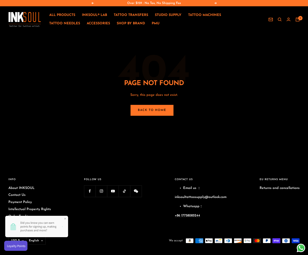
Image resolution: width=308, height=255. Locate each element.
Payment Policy (20, 202)
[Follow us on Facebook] (90, 191)
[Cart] (297, 19)
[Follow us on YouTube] (113, 191)
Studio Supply (168, 15)
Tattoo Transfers (131, 15)
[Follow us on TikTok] (124, 191)
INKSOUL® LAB (94, 15)
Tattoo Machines (204, 15)
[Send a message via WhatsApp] (301, 248)
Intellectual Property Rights (29, 209)
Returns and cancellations (280, 188)
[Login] (288, 19)
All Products (62, 15)
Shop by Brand (131, 23)
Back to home (152, 110)
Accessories (98, 23)
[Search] (280, 19)
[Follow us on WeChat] (136, 191)
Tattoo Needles (64, 23)
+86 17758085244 (187, 215)
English (34, 240)
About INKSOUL (21, 188)
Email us (189, 188)
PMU (155, 23)
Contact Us (17, 195)
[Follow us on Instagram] (101, 191)
